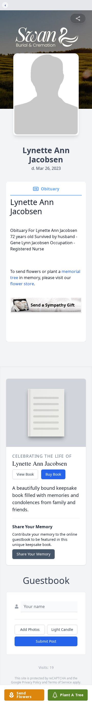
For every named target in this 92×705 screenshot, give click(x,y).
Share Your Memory (33, 554)
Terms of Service (60, 682)
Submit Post (46, 641)
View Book (25, 474)
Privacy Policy (31, 682)
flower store (22, 284)
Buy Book (53, 474)
